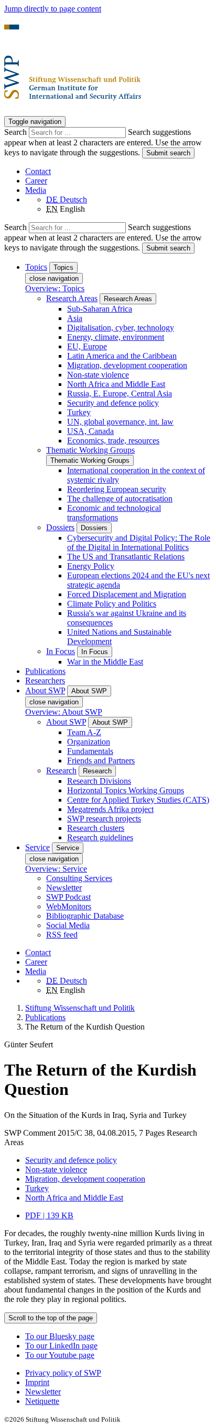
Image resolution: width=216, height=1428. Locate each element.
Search (16, 132)
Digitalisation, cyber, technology (120, 327)
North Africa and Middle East (116, 384)
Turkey (79, 412)
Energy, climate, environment (115, 337)
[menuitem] (118, 1373)
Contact (38, 171)
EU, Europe (87, 346)
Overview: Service (56, 868)
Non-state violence (98, 374)
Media (35, 190)
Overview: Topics (54, 288)
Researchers (45, 680)
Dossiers (60, 527)
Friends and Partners (101, 760)
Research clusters (95, 828)
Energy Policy (90, 566)
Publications (45, 671)
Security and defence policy (113, 402)
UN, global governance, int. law (120, 421)
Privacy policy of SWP (63, 1372)
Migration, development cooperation (127, 365)
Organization (88, 741)
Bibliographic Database (85, 915)
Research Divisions (99, 780)
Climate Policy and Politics (111, 603)
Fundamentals (90, 751)
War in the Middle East (105, 661)
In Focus (60, 651)
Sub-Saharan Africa (99, 308)
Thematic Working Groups (90, 449)
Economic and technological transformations (114, 513)
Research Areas (72, 298)
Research (61, 770)
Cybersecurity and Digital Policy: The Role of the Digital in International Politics (138, 542)
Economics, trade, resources (113, 440)
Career (36, 180)
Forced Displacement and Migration (126, 594)
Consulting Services (79, 878)
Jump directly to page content (52, 8)
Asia (74, 318)
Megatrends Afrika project (110, 809)
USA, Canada (90, 431)
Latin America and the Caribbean (122, 355)
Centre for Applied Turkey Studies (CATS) (138, 799)
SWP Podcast (68, 897)
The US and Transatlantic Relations (126, 556)
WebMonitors (68, 906)
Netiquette (42, 1401)
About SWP (66, 721)
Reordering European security (116, 489)
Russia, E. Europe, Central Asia (119, 393)
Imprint (37, 1382)
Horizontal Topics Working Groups (125, 790)
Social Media (68, 925)
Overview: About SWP (63, 711)
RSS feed (62, 934)
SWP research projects (104, 818)
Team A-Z (84, 732)
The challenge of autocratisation (119, 498)
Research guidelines (100, 837)
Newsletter (64, 887)
